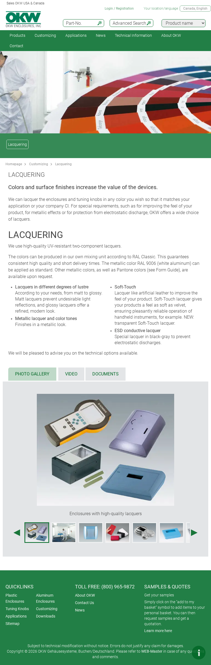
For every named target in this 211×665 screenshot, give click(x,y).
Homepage (13, 164)
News (101, 35)
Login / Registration (119, 8)
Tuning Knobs (17, 609)
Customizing (45, 35)
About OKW (85, 595)
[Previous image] (16, 532)
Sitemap (12, 623)
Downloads (45, 616)
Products (17, 35)
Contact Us (84, 603)
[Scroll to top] (182, 653)
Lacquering (17, 144)
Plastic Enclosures (14, 598)
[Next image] (194, 532)
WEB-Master (151, 651)
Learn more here (158, 630)
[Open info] (199, 653)
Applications (76, 35)
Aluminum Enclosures (45, 598)
